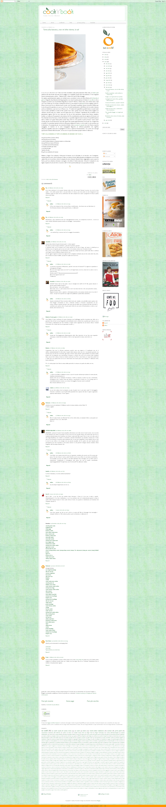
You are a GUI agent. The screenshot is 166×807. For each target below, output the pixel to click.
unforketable (91, 788)
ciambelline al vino (100, 750)
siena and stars (68, 736)
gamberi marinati (91, 760)
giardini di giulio (109, 762)
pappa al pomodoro (99, 771)
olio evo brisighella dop (53, 770)
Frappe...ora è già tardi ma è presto (113, 96)
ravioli (101, 778)
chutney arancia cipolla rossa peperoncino (81, 750)
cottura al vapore (45, 740)
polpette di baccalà (71, 776)
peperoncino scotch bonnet (53, 775)
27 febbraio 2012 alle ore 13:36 (63, 264)
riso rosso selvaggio (69, 780)
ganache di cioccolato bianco (109, 760)
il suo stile (91, 100)
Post (106, 153)
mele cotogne (98, 767)
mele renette (104, 767)
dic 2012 (108, 63)
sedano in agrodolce (85, 781)
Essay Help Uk (79, 659)
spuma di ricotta (114, 783)
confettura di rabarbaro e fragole (87, 752)
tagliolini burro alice (62, 784)
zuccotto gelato (63, 789)
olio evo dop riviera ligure (73, 770)
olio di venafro (113, 768)
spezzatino (80, 783)
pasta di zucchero (82, 737)
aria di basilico (107, 745)
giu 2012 (108, 78)
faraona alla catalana (108, 757)
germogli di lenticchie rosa (88, 762)
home (44, 22)
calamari (98, 739)
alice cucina (82, 745)
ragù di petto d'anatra (93, 778)
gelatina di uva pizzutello (66, 762)
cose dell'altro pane (116, 752)
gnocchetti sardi (102, 740)
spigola (84, 783)
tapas (69, 784)
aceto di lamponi (68, 739)
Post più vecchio (93, 701)
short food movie (45, 783)
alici (87, 745)
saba (104, 780)
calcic (60, 749)
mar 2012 (108, 85)
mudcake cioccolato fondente (62, 742)
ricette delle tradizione (70, 744)
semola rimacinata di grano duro (106, 781)
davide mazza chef (79, 732)
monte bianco (64, 768)
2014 (105, 57)
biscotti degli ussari (106, 747)
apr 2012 (108, 82)
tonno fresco (68, 786)
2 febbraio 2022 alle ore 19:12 (56, 657)
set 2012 (108, 70)
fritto (47, 760)
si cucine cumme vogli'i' (110, 744)
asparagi (75, 739)
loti (117, 740)
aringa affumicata (115, 745)
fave (115, 757)
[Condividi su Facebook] (93, 177)
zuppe (74, 736)
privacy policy (81, 22)
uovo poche (48, 789)
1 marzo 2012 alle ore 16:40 (62, 510)
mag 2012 (108, 80)
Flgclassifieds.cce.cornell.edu (53, 649)
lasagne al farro (49, 765)
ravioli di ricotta (107, 778)
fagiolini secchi (90, 757)
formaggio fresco (89, 758)
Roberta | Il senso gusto (51, 317)
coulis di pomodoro (53, 753)
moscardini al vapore (79, 768)
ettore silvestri (55, 757)
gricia (55, 763)
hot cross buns (61, 763)
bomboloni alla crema (115, 747)
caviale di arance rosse (98, 749)
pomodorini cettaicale (119, 776)
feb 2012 (108, 87)
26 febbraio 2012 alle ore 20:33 (55, 217)
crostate (110, 736)
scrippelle (69, 781)
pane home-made (72, 771)
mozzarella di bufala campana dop (97, 768)
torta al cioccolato (85, 786)
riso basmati (56, 780)
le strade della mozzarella (59, 765)
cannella (63, 749)
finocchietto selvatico (114, 734)
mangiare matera (55, 736)
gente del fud (85, 734)
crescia (48, 755)
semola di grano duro (91, 744)
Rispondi (47, 197)
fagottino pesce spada (98, 757)
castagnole (86, 749)
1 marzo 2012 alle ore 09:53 (56, 494)
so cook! (45, 731)
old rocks (107, 768)
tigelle (53, 786)
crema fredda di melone (109, 753)
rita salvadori (95, 780)
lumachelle (87, 765)
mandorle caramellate (119, 765)
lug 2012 (108, 75)
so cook (77, 731)
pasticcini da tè (99, 773)
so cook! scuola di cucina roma (61, 731)
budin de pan (44, 749)
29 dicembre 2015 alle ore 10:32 (58, 523)
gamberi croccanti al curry (81, 760)
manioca (43, 767)
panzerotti (92, 771)
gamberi (122, 734)
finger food (89, 732)
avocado (63, 747)
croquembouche (64, 755)
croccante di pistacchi (55, 755)
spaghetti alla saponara (71, 783)
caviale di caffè (107, 749)
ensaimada (44, 757)
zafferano (44, 745)
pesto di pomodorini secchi (106, 775)
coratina (109, 752)
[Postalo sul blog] (90, 177)
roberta (52, 387)
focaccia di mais (81, 758)
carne (50, 734)
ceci (118, 749)
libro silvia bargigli (75, 765)
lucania (121, 740)
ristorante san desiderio (86, 780)
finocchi (71, 758)
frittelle (43, 760)
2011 (105, 123)
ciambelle (93, 750)
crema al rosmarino (71, 753)
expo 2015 (62, 757)
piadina (114, 775)
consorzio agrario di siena (117, 739)
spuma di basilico (106, 783)
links (71, 22)
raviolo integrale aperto (116, 778)
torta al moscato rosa (94, 786)
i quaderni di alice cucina (88, 763)
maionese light (45, 742)
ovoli (115, 770)
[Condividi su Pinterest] (95, 177)
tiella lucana (48, 786)
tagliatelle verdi (54, 784)
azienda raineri (70, 747)
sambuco (121, 780)
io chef (114, 763)
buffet (49, 749)
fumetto (95, 740)
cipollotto (121, 750)
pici (42, 776)
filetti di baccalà (57, 758)
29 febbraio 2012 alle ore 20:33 (61, 387)
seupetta (116, 781)
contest (109, 731)
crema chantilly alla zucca (98, 753)
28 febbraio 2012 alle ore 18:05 (63, 298)
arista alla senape (49, 747)
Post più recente (47, 701)
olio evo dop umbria (84, 770)
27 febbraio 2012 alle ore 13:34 (63, 204)
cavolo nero (113, 749)
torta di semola (66, 788)
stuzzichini (121, 783)
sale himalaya (109, 780)
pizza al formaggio (52, 776)
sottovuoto (63, 783)
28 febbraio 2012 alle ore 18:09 (63, 482)
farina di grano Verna (87, 740)
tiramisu (57, 786)
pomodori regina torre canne (82, 776)
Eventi (73, 745)
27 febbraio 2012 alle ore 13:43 (63, 415)
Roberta (47, 348)
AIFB (79, 736)
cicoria (113, 750)
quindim (71, 778)
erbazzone (49, 757)
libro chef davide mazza (56, 737)
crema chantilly (88, 753)
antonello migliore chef (93, 745)
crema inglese (118, 753)
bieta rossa (98, 747)
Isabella (47, 471)
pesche (80, 775)
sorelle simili (57, 783)
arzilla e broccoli (57, 747)
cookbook (61, 22)
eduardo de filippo (68, 740)
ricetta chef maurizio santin (58, 744)
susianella (47, 784)
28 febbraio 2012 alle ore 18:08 (63, 453)
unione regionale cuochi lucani (101, 788)
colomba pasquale (45, 752)
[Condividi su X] (92, 177)
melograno (116, 767)
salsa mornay (116, 780)
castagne (80, 749)
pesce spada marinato (73, 775)
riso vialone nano (77, 780)
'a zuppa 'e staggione (51, 745)
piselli (45, 776)
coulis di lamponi (103, 736)
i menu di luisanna (69, 763)
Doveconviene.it (83, 795)
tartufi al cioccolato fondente (84, 784)
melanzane (52, 742)
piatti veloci (90, 737)
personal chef (116, 742)
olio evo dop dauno (63, 770)
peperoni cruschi (108, 742)
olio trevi (100, 770)
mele (93, 767)
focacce (75, 758)
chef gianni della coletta (59, 750)
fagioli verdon (83, 757)
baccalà (75, 747)
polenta (64, 776)
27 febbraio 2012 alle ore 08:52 (57, 348)
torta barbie (118, 786)
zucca (78, 734)
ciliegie (117, 750)
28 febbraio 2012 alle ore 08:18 (63, 430)
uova (119, 788)
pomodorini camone (109, 776)
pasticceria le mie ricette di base (88, 773)
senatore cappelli (119, 737)
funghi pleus (56, 760)
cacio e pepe (54, 749)
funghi (51, 760)
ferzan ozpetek (50, 758)
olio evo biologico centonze (76, 742)
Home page (70, 701)
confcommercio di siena (74, 752)
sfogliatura (121, 781)
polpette (122, 742)
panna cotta (80, 771)
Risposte (49, 201)
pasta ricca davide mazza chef (96, 742)
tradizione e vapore (46, 739)
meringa (121, 767)
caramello (104, 739)
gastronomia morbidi (46, 762)
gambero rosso (100, 760)
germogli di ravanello (99, 762)
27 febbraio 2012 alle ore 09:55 (58, 402)
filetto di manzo (65, 758)
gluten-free (116, 762)
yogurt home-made (55, 789)
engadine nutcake (119, 755)
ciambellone (107, 750)
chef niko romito (68, 750)
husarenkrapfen (111, 740)
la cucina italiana (58, 734)
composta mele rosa (53, 752)
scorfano (51, 781)
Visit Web (48, 648)
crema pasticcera (54, 740)
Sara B (47, 494)
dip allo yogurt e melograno (91, 755)
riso (51, 780)
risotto (62, 736)
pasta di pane (58, 773)
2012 (105, 61)
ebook (114, 755)
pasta (111, 771)
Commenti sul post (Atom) (52, 704)
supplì (43, 784)
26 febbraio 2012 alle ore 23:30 (64, 317)
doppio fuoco (108, 755)
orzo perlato (66, 737)
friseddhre (113, 758)
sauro (43, 781)
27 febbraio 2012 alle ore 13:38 (63, 333)
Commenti (107, 156)
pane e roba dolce (64, 771)
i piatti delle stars (77, 763)
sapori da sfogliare (81, 744)
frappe (108, 758)
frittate (122, 758)
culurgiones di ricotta (73, 755)
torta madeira (80, 788)
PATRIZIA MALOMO (51, 430)
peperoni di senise (64, 775)
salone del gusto (105, 734)
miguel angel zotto (45, 768)
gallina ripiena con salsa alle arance (67, 760)
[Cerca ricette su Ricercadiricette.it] (104, 794)
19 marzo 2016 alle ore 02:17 (58, 566)
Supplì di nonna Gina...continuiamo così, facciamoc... (113, 109)
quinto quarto (77, 778)
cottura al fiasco (67, 732)
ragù (87, 778)
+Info (100, 806)
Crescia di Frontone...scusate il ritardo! (114, 102)
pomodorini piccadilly (46, 778)
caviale (91, 749)
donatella (48, 241)
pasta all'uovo (73, 737)
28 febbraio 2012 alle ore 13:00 (62, 281)
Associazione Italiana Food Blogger (64, 745)
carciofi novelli (75, 749)
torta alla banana (53, 179)
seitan (91, 781)
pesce (65, 734)
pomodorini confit (46, 744)
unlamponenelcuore (113, 788)
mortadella (71, 768)
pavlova (115, 773)
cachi (93, 739)
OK (105, 806)
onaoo (112, 770)
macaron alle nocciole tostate (100, 765)
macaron (92, 765)
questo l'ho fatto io (64, 778)
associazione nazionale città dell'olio (51, 732)
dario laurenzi (81, 755)
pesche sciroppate (86, 775)
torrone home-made (76, 786)
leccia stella (67, 765)
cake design (89, 736)
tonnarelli (63, 786)
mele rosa (111, 767)
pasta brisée (116, 771)
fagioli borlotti (76, 757)
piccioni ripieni (120, 775)
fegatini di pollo (120, 757)
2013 (105, 59)
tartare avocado (74, 784)
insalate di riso (97, 763)
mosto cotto (86, 768)
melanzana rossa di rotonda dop (84, 767)
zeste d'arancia (60, 739)
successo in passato (79, 125)
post (83, 103)
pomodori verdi (101, 776)
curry (61, 740)
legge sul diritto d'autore (53, 722)
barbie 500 (85, 747)
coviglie (64, 753)
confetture (95, 736)
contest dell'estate (103, 752)
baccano (80, 747)
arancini (101, 745)
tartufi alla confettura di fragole (105, 784)
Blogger (98, 800)
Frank (47, 657)
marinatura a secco (50, 767)
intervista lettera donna (106, 763)
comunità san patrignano (64, 752)
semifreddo (96, 781)
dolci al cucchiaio (101, 755)
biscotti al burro (82, 739)
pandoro (43, 771)
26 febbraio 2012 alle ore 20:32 (55, 188)
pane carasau (49, 771)
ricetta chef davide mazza (94, 734)
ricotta (48, 780)
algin (78, 745)
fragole (95, 758)
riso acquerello (97, 737)
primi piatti (118, 731)
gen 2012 (108, 120)
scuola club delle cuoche (108, 737)
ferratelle (43, 758)
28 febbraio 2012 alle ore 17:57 (57, 471)
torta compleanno (50, 788)
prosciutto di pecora (55, 778)
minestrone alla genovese (55, 768)
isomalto (118, 763)
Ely (46, 188)
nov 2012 (108, 66)
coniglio (96, 752)
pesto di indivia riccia (95, 775)
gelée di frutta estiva (77, 762)
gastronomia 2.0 (120, 760)
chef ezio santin (50, 750)
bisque (89, 739)
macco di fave (110, 765)
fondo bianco (116, 736)
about (52, 22)
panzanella (86, 771)
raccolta (83, 778)
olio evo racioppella (93, 770)
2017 (105, 54)
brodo (122, 747)
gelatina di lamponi (55, 762)
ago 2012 (108, 73)
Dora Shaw (48, 641)
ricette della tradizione (97, 731)
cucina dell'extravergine (113, 732)
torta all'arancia (103, 786)
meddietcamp (73, 767)
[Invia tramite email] (88, 177)
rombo (101, 780)
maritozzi (57, 767)
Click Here (48, 646)
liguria (81, 765)
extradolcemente (68, 757)
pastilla (104, 773)
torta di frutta (58, 788)
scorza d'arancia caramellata (60, 781)
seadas (74, 781)
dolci (47, 179)
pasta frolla (64, 773)
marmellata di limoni (65, 767)
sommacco (52, 783)
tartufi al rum (94, 784)
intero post (96, 92)
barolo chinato (92, 747)
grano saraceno (50, 763)
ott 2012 (108, 68)
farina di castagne (77, 740)
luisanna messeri (46, 736)
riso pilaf (62, 780)
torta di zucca (73, 788)
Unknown (48, 402)
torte (122, 744)
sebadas (78, 781)
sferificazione (100, 744)
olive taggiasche (106, 770)
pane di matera (56, 771)
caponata (68, 749)
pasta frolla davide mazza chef (74, 773)
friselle (117, 758)
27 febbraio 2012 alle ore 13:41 (63, 372)
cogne (109, 739)
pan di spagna (120, 770)
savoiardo (47, 781)
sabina (51, 204)
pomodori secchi (93, 776)
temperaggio (115, 784)
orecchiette (85, 742)
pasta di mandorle (50, 773)
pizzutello (59, 776)
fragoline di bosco (101, 758)
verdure (53, 739)
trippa (86, 788)
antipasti (83, 736)
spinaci (88, 783)
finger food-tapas (99, 732)
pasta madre (72, 734)
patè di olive (109, 773)
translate (92, 22)
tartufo (117, 744)
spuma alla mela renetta (96, 783)
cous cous (60, 753)
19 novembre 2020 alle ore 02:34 (60, 641)
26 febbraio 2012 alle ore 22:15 (58, 241)
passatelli (106, 771)
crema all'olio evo (80, 753)
